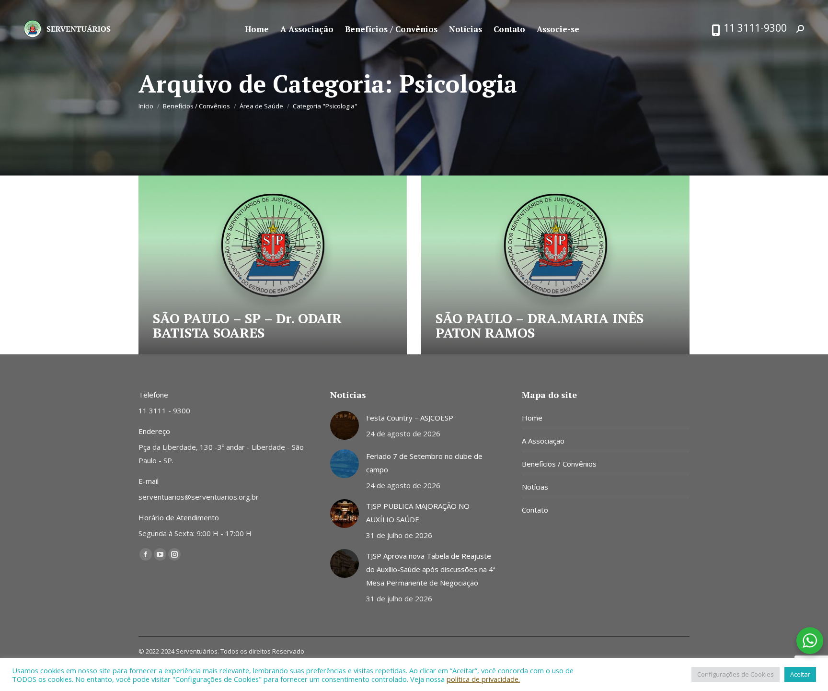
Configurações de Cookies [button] (735, 674)
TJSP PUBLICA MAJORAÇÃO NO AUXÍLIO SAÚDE (418, 512)
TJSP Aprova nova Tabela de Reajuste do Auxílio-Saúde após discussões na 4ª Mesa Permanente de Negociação (430, 569)
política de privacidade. (483, 679)
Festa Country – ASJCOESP (409, 417)
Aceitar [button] (800, 674)
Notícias (535, 487)
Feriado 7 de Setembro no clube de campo (424, 462)
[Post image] (344, 425)
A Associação (543, 440)
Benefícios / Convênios (559, 463)
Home (532, 417)
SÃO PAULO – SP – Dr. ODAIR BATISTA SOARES (247, 325)
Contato (535, 510)
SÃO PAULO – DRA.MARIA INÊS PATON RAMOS (540, 325)
